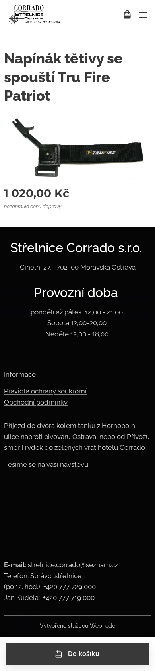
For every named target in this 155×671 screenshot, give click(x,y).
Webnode (102, 626)
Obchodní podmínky (36, 402)
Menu (143, 15)
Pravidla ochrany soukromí (45, 391)
